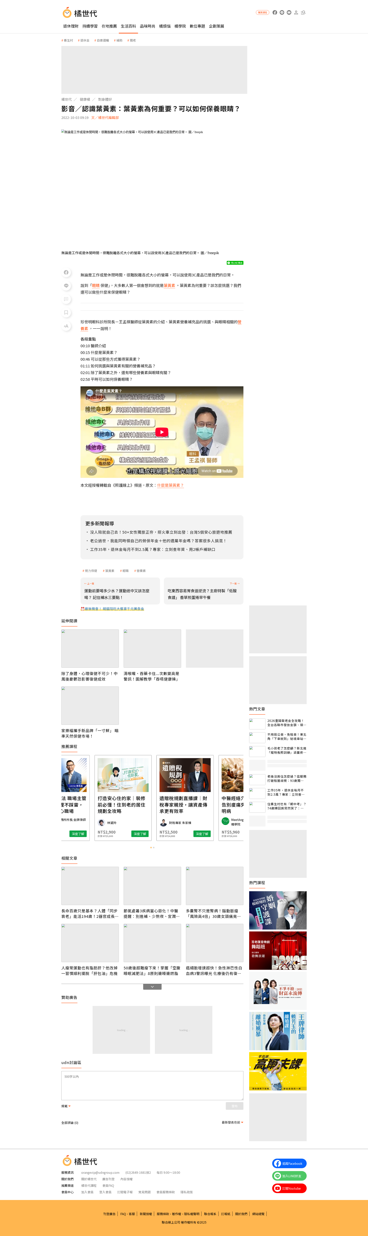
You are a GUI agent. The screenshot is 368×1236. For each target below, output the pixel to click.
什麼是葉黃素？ (170, 485)
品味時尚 (147, 26)
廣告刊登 (108, 1179)
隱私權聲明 (191, 1213)
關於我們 (241, 1213)
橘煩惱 (165, 26)
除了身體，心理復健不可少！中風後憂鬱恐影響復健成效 (89, 676)
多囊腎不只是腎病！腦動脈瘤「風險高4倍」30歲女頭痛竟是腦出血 (213, 913)
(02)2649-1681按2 (138, 1172)
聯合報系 (210, 1213)
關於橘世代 (89, 1179)
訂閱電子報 (125, 1192)
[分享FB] (66, 272)
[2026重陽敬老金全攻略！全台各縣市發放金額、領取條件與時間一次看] (257, 723)
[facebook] (274, 12)
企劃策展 (216, 26)
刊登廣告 (109, 1213)
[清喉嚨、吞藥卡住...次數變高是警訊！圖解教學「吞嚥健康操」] (152, 648)
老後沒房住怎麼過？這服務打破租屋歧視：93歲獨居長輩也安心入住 (286, 778)
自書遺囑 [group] (103, 40)
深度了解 (107, 833)
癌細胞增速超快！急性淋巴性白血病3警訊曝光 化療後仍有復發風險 (214, 970)
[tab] (151, 847)
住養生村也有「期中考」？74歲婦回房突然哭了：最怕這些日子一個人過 (286, 806)
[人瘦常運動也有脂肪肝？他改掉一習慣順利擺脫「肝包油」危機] (90, 943)
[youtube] (288, 12)
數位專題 (197, 26)
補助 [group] (119, 40)
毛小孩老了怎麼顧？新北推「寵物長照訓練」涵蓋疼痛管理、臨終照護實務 (286, 750)
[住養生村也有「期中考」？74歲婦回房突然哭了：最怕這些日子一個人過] (257, 807)
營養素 (141, 570)
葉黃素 (109, 570)
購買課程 (262, 12)
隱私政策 (187, 1192)
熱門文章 (257, 709)
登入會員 (105, 1192)
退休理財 (71, 26)
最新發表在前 (231, 1122)
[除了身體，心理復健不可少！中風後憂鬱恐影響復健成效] (90, 648)
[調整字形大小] (66, 326)
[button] (303, 12)
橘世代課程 (89, 1185)
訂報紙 (225, 1213)
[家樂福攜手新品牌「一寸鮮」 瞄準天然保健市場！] (90, 705)
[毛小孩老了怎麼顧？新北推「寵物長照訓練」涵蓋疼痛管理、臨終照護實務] (257, 751)
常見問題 (144, 1192)
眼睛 (125, 570)
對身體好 (105, 99)
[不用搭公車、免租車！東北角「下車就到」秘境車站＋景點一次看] (257, 737)
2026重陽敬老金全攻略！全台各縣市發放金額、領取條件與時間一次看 (286, 722)
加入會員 (87, 1192)
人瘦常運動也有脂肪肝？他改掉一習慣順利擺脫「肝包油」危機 (89, 970)
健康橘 (85, 99)
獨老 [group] (133, 40)
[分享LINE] (66, 286)
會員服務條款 (165, 1192)
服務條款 (163, 1213)
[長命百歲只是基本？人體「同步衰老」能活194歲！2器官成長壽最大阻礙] (90, 886)
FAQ (123, 1213)
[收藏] (66, 312)
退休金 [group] (85, 40)
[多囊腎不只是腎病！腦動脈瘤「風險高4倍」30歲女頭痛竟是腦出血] (214, 886)
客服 (132, 1213)
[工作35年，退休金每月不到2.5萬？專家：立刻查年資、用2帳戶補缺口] (257, 793)
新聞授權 (146, 1213)
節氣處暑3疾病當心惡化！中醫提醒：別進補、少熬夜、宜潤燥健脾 (152, 913)
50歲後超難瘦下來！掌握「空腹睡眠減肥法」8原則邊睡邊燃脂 (152, 970)
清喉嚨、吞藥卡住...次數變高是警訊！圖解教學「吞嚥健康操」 (152, 676)
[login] (296, 12)
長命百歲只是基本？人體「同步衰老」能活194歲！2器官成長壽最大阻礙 (90, 913)
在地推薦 (109, 26)
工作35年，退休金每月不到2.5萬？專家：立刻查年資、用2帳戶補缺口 (286, 792)
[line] (281, 12)
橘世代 (66, 99)
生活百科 (128, 26)
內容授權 (126, 1179)
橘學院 (180, 26)
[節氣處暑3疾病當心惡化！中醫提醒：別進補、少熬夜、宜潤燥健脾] (152, 886)
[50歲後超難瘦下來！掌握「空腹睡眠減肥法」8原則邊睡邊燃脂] (152, 943)
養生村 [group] (68, 40)
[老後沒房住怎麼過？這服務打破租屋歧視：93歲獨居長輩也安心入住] (257, 779)
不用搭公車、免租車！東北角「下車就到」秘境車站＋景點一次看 (286, 736)
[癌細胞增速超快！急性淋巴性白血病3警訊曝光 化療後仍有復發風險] (214, 943)
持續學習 (90, 26)
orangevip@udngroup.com (100, 1172)
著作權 (176, 1213)
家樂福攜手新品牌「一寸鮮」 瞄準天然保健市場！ (90, 733)
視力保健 (91, 570)
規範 (64, 1106)
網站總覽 (258, 1213)
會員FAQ (108, 1185)
